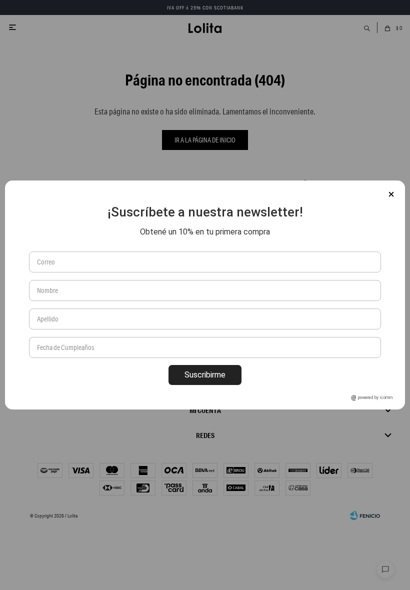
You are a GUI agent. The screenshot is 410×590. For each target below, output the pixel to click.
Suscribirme (205, 375)
